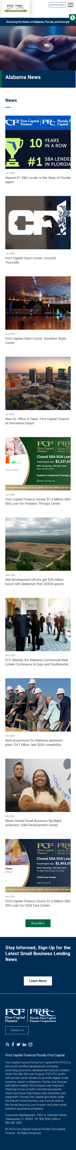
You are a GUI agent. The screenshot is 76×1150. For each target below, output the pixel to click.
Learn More (38, 981)
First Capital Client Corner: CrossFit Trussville (30, 260)
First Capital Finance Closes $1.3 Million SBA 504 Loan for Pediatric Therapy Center (37, 501)
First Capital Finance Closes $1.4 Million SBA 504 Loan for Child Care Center (37, 903)
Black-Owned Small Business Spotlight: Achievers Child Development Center (33, 823)
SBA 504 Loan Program (31, 1074)
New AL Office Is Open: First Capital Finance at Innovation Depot (37, 421)
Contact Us (17, 1030)
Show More (38, 923)
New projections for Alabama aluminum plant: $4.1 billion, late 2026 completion (34, 743)
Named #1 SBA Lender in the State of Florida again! (38, 180)
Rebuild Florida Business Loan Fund (30, 1100)
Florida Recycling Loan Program (28, 1104)
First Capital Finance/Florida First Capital (28, 1062)
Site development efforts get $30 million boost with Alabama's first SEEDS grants (34, 582)
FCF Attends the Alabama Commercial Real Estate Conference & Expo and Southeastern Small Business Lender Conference (37, 662)
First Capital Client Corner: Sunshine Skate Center (35, 341)
